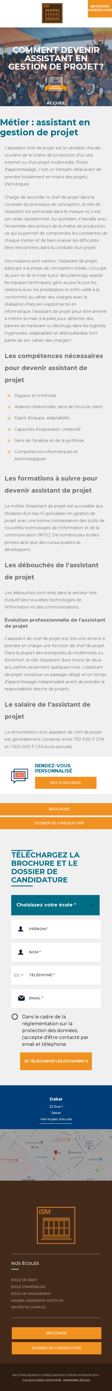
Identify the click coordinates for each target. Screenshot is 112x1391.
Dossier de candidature (59, 823)
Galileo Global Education (41, 1380)
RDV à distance (65, 783)
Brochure (59, 809)
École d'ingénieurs (28, 1287)
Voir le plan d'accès (56, 1119)
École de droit (24, 1280)
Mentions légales (76, 1380)
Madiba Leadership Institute (37, 1301)
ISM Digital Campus (28, 1307)
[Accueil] (54, 13)
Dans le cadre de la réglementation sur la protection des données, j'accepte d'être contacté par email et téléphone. (55, 1030)
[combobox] (18, 975)
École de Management (31, 1294)
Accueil (56, 103)
